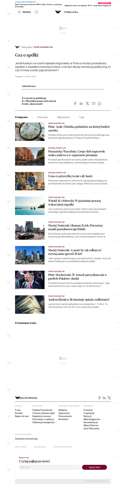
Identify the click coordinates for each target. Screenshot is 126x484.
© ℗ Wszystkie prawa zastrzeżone (39, 101)
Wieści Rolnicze (91, 425)
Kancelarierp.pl (91, 422)
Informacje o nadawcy (43, 419)
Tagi (81, 117)
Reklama (63, 410)
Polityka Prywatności (42, 410)
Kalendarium (40, 447)
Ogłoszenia (64, 413)
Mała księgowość (92, 419)
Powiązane (21, 117)
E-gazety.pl (89, 413)
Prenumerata (65, 416)
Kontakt (19, 413)
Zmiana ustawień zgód (43, 413)
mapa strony (21, 447)
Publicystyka (71, 12)
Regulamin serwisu (41, 416)
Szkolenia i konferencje (26, 439)
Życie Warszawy (91, 428)
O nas (18, 410)
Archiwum (64, 419)
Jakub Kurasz (29, 86)
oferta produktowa (62, 447)
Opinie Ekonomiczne (43, 47)
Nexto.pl (87, 416)
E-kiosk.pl (88, 410)
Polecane (42, 117)
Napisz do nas (22, 416)
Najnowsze (63, 117)
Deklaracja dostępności (43, 422)
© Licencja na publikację (34, 98)
